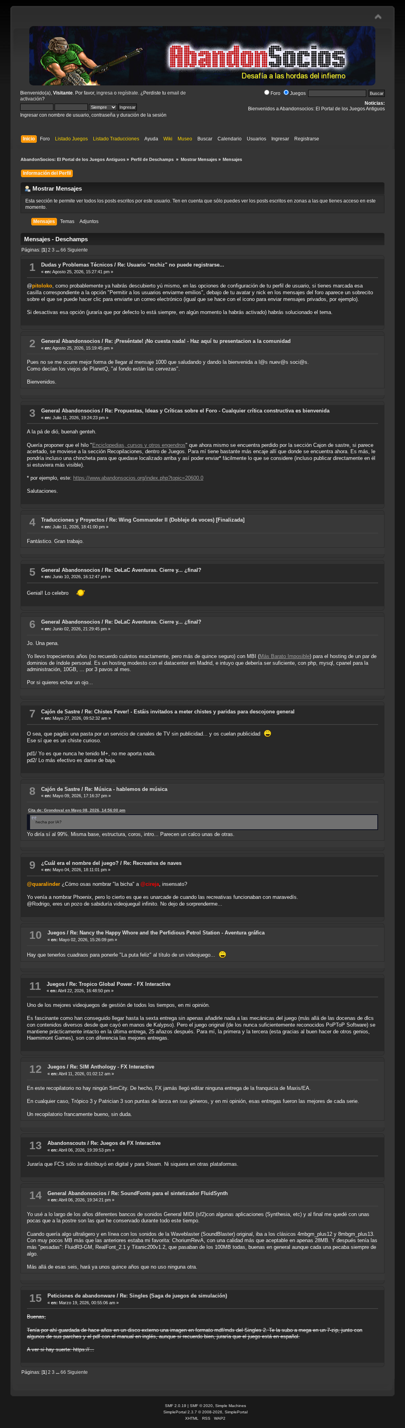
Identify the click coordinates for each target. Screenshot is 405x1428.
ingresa (105, 93)
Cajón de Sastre (60, 712)
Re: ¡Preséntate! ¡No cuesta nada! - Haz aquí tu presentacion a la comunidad (198, 341)
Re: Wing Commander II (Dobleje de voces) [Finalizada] (176, 520)
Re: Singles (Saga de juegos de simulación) (173, 1296)
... (58, 250)
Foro (275, 93)
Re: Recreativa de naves (152, 863)
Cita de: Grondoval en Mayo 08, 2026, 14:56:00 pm (76, 810)
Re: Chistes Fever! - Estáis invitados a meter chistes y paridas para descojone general (190, 712)
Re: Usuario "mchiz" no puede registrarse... (170, 265)
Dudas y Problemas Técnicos (77, 265)
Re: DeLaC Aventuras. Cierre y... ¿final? (153, 570)
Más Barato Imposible (284, 656)
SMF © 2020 (201, 1405)
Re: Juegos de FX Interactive (126, 1143)
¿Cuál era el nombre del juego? (80, 863)
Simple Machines (230, 1405)
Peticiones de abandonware (81, 1296)
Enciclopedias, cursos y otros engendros (138, 445)
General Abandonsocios (70, 341)
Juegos (298, 93)
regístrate (128, 93)
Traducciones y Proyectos (72, 520)
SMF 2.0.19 (175, 1405)
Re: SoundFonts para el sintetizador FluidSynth (169, 1193)
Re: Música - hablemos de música (126, 789)
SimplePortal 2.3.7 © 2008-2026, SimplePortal (205, 1412)
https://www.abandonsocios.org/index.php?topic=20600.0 (138, 478)
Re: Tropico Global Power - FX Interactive (119, 984)
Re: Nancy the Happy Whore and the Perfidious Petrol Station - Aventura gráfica (167, 933)
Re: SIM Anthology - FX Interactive (112, 1067)
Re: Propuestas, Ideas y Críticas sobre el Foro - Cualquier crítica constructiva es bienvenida (217, 411)
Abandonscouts (66, 1143)
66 (63, 250)
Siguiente (77, 250)
